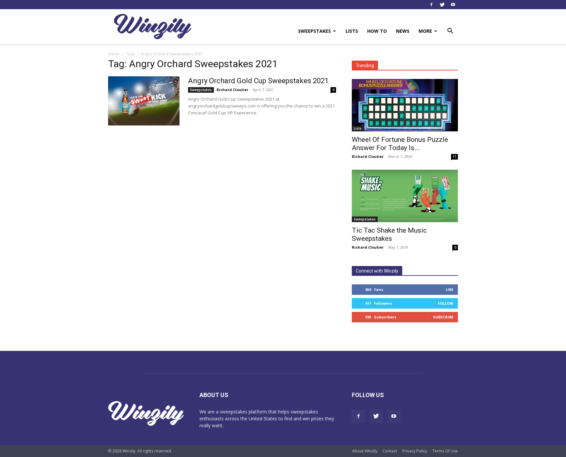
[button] (450, 32)
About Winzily (364, 451)
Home (114, 54)
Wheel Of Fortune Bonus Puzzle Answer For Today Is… (400, 144)
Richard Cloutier (232, 89)
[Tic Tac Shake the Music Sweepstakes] (405, 196)
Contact (390, 451)
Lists (352, 31)
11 (455, 156)
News (402, 31)
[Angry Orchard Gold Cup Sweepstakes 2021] (143, 100)
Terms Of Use (445, 451)
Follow (445, 303)
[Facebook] (431, 4)
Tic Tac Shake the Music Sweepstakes (389, 234)
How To (377, 31)
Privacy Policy (414, 451)
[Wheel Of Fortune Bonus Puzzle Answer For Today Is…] (405, 105)
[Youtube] (453, 4)
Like (449, 289)
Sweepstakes (314, 31)
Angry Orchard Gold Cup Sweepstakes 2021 (258, 81)
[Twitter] (442, 4)
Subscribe (443, 316)
